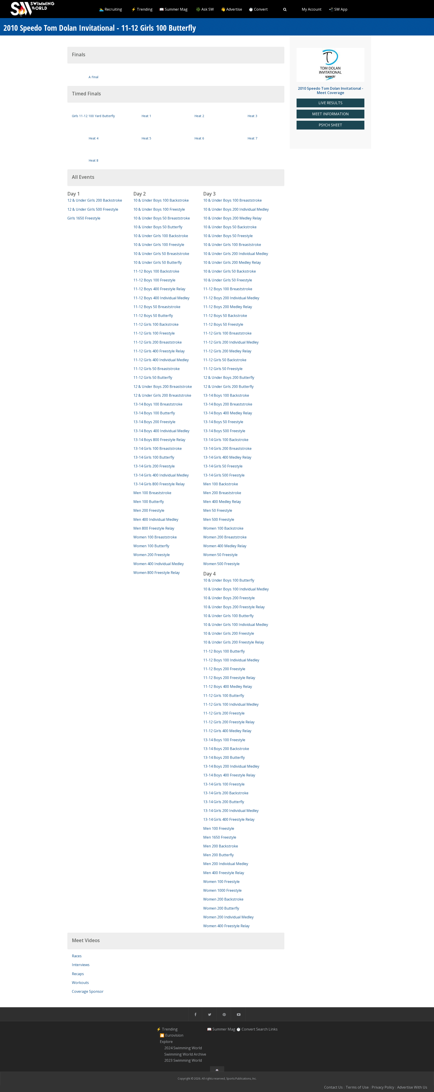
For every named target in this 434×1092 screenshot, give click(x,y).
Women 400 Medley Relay (224, 545)
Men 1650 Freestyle (219, 837)
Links (273, 1029)
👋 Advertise (231, 9)
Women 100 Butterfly (151, 545)
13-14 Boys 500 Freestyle (224, 430)
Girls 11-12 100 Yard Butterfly (93, 116)
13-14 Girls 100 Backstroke (225, 439)
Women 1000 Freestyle (222, 890)
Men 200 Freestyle (148, 510)
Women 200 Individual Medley (228, 917)
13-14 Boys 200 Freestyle (154, 421)
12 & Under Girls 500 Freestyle (92, 209)
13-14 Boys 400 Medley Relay (227, 412)
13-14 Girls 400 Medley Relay (227, 457)
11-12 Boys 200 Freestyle (224, 668)
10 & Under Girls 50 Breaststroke (161, 253)
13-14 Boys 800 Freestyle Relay (159, 439)
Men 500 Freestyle (218, 519)
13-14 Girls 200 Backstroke (225, 792)
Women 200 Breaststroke (225, 537)
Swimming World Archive (185, 1054)
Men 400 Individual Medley (155, 519)
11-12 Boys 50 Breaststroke (156, 306)
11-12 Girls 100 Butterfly (223, 695)
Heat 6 (199, 138)
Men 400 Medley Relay (222, 501)
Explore (166, 1041)
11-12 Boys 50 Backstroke (225, 315)
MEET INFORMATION (330, 114)
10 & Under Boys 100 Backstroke (161, 200)
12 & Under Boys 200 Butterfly (228, 377)
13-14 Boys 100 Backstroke (226, 395)
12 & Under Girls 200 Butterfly (228, 386)
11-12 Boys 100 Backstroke (156, 271)
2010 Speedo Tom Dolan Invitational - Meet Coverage (330, 90)
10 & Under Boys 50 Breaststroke (161, 218)
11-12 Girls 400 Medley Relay (227, 730)
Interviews (81, 964)
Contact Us (333, 1087)
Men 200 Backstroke (220, 846)
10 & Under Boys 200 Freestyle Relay (234, 606)
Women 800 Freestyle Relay (156, 572)
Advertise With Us (412, 1087)
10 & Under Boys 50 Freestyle (228, 235)
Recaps (78, 973)
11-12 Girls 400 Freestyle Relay (159, 351)
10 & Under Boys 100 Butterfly (228, 580)
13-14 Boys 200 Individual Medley (231, 766)
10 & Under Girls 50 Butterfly (157, 262)
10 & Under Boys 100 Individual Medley (236, 589)
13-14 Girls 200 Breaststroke (227, 448)
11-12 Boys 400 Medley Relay (227, 686)
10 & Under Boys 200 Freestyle (229, 597)
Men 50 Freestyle (217, 510)
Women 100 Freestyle (221, 881)
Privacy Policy (383, 1087)
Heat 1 (146, 116)
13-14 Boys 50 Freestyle (223, 421)
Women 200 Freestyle (151, 554)
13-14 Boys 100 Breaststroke (157, 404)
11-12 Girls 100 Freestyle (154, 333)
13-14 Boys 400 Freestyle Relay (229, 775)
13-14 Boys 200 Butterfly (224, 757)
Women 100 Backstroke (223, 528)
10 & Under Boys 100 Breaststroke (232, 200)
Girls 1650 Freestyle (83, 218)
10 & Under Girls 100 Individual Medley (235, 624)
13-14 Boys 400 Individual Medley (161, 430)
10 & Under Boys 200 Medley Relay (232, 218)
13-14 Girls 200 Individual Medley (231, 810)
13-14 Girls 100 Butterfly (153, 457)
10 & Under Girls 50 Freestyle (227, 280)
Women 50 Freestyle (220, 554)
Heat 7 (252, 138)
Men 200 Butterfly (218, 854)
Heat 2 (199, 116)
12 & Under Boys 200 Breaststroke (162, 386)
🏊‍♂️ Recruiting (110, 9)
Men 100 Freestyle (218, 828)
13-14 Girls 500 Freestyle (224, 475)
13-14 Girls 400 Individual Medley (161, 475)
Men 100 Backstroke (220, 483)
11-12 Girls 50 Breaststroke (156, 368)
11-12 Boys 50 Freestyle (223, 324)
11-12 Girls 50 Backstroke (224, 359)
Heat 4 (93, 138)
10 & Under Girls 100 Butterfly (228, 615)
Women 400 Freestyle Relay (226, 925)
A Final (93, 77)
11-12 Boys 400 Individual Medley (161, 297)
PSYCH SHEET (330, 125)
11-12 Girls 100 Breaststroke (227, 333)
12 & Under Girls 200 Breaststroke (162, 395)
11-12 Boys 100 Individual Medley (231, 660)
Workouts (80, 982)
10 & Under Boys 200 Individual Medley (236, 209)
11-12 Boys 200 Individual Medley (231, 297)
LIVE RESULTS (330, 103)
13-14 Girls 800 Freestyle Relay (159, 483)
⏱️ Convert (258, 9)
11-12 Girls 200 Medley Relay (227, 351)
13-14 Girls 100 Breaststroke (157, 448)
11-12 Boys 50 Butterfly (153, 315)
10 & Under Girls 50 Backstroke (229, 271)
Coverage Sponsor (88, 991)
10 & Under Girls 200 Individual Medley (235, 253)
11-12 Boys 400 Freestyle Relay (159, 288)
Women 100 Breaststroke (155, 537)
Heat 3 (252, 116)
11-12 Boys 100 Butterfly (224, 651)
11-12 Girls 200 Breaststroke (157, 342)
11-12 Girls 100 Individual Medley (231, 704)
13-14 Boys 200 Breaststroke (227, 404)
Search (262, 1029)
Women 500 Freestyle (221, 563)
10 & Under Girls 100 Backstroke (160, 235)
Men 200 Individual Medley (225, 863)
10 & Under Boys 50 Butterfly (157, 226)
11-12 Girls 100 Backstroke (156, 324)
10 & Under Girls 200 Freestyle (228, 633)
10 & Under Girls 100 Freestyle (158, 244)
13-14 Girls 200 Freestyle (154, 466)
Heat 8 (93, 160)
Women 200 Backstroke (223, 899)
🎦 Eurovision (171, 1035)
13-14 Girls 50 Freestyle (223, 466)
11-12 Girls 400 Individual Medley (161, 359)
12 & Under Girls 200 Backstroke (94, 200)
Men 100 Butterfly (148, 501)
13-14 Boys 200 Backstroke (226, 748)
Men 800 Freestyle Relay (153, 528)
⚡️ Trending (142, 9)
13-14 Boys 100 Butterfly (154, 412)
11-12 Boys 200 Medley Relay (227, 306)
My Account (311, 9)
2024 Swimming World (183, 1047)
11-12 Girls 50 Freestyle (223, 368)
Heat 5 (146, 138)
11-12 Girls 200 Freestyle (224, 713)
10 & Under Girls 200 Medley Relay (232, 262)
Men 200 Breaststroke (222, 492)
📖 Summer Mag (173, 9)
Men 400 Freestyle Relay (223, 872)
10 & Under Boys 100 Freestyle (159, 209)
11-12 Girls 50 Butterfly (152, 377)
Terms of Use (357, 1087)
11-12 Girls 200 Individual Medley (231, 342)
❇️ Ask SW (205, 9)
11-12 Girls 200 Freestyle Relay (229, 721)
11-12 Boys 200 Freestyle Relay (229, 677)
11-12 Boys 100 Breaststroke (227, 288)
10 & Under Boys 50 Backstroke (230, 226)
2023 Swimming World (183, 1060)
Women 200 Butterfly (221, 908)
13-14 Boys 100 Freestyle (224, 739)
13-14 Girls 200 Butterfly (223, 801)
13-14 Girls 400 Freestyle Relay (229, 819)
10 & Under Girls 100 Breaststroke (232, 244)
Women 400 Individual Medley (158, 563)
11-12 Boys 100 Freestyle (154, 280)
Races (77, 955)
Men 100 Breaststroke (152, 492)
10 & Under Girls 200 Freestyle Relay (233, 642)
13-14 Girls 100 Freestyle (224, 784)
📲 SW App (338, 9)
